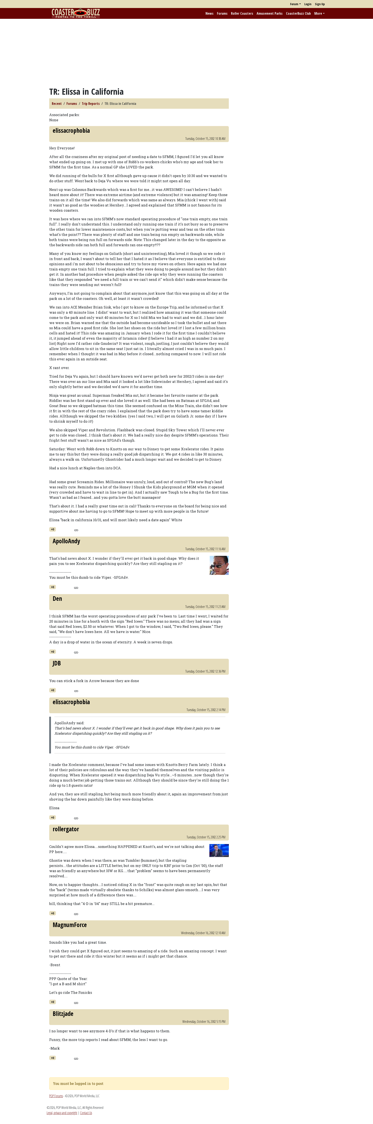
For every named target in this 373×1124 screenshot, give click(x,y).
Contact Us (86, 1112)
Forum (294, 4)
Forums (222, 13)
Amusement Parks (270, 13)
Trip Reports (91, 103)
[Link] (76, 530)
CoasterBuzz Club (298, 13)
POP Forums (56, 1096)
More (318, 13)
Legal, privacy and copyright (62, 1112)
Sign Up (320, 4)
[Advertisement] (186, 52)
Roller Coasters (242, 13)
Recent (57, 103)
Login (307, 4)
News (209, 13)
